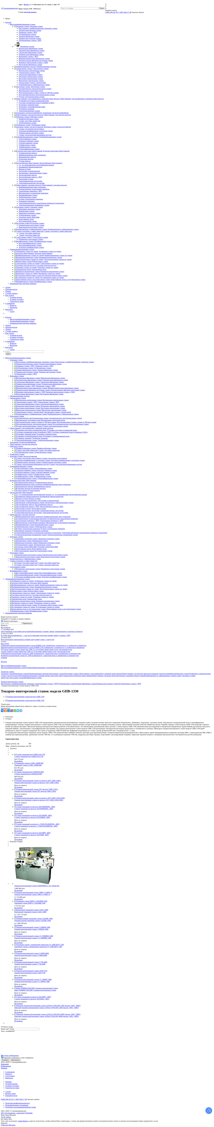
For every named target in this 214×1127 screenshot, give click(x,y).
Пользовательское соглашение (16, 1105)
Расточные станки (17, 553)
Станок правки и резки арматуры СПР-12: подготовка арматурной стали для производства (35, 652)
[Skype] (17, 710)
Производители (11, 289)
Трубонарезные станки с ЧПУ (129, 684)
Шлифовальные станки (19, 571)
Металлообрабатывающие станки (22, 24)
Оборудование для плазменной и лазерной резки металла (31, 428)
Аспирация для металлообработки (23, 442)
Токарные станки (16, 360)
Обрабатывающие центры (20, 396)
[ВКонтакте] (2, 710)
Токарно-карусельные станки (107, 684)
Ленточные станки (17, 416)
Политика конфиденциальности (17, 1103)
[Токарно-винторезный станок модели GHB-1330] (24, 697)
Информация (6, 1066)
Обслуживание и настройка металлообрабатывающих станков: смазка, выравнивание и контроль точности (42, 631)
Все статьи (5, 643)
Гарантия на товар (17, 301)
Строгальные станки (18, 567)
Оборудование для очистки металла (23, 444)
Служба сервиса (11, 293)
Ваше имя (5, 1029)
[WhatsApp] (14, 710)
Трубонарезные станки (66, 684)
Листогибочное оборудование (21, 492)
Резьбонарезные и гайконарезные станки (25, 559)
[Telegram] (21, 710)
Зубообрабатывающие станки (21, 466)
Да (2, 1117)
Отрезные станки (16, 537)
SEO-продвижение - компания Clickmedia (17, 1113)
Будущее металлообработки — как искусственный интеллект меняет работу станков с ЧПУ (36, 635)
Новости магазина (10, 621)
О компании (10, 303)
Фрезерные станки (17, 376)
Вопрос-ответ (10, 1094)
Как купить (9, 295)
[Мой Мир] (8, 710)
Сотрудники (10, 1076)
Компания (5, 1064)
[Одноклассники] (5, 710)
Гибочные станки (16, 446)
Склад (12, 311)
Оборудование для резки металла (22, 515)
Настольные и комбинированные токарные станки (20, 684)
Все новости (5, 627)
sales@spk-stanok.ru (30, 12)
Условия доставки (16, 299)
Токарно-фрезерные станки (85, 684)
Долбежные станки (17, 454)
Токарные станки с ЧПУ (49, 684)
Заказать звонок (33, 1099)
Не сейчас (7, 1117)
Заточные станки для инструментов (23, 456)
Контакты (9, 309)
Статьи (8, 1092)
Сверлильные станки (18, 398)
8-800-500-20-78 (111, 12)
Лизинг (8, 291)
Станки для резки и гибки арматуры (23, 561)
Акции (8, 287)
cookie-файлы (23, 1121)
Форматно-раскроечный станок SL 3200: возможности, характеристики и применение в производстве (40, 656)
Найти (8, 354)
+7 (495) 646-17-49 (124, 12)
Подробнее (18, 761)
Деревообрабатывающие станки (22, 249)
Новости (13, 305)
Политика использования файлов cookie (20, 1107)
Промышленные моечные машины (23, 284)
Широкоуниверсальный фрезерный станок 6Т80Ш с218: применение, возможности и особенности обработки (42, 647)
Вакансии (13, 307)
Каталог (8, 22)
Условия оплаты (16, 297)
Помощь (4, 1068)
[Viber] (11, 710)
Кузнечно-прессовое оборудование (23, 480)
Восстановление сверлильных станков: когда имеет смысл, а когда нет (27, 639)
